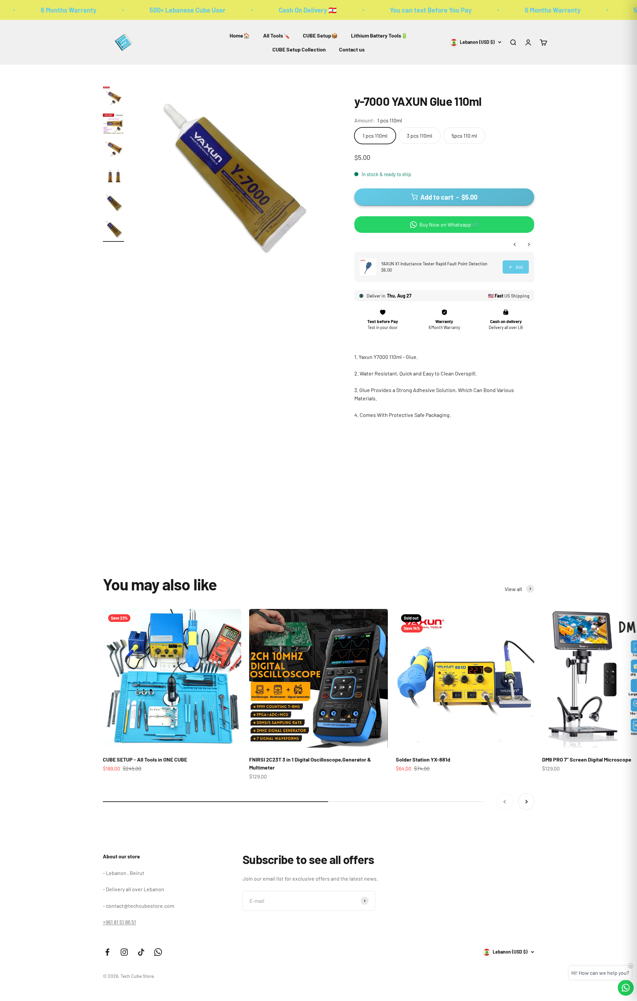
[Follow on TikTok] (141, 952)
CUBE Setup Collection (299, 49)
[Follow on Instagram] (124, 952)
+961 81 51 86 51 (119, 922)
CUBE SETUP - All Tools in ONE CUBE (145, 759)
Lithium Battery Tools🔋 (379, 35)
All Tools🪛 (276, 35)
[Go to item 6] (113, 230)
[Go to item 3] (113, 150)
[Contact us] (626, 988)
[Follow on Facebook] (107, 952)
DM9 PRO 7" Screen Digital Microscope (586, 759)
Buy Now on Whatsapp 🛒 (449, 224)
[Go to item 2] (113, 124)
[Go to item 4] (113, 177)
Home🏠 (240, 35)
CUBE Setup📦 (320, 35)
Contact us (352, 49)
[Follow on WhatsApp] (158, 952)
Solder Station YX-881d (423, 759)
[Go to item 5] (113, 203)
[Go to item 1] (113, 97)
